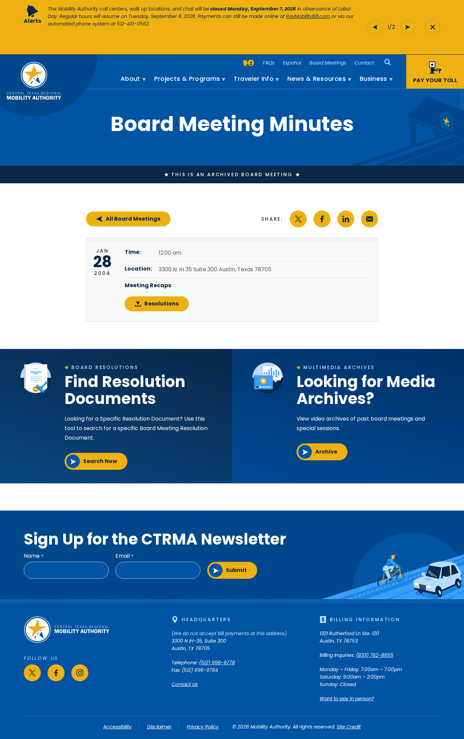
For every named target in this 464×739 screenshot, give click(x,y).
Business (373, 78)
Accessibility (117, 726)
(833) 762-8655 (374, 655)
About (130, 78)
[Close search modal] (432, 27)
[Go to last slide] (375, 27)
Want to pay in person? (347, 698)
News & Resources (316, 78)
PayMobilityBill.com (308, 16)
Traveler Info (253, 78)
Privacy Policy (203, 726)
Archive (326, 452)
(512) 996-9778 (217, 662)
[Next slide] (407, 27)
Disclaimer (159, 726)
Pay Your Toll (435, 80)
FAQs (268, 62)
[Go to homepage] (66, 641)
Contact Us (185, 684)
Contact (364, 62)
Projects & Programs (187, 78)
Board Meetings (327, 62)
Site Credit (349, 726)
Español (292, 62)
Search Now (100, 461)
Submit (236, 570)
